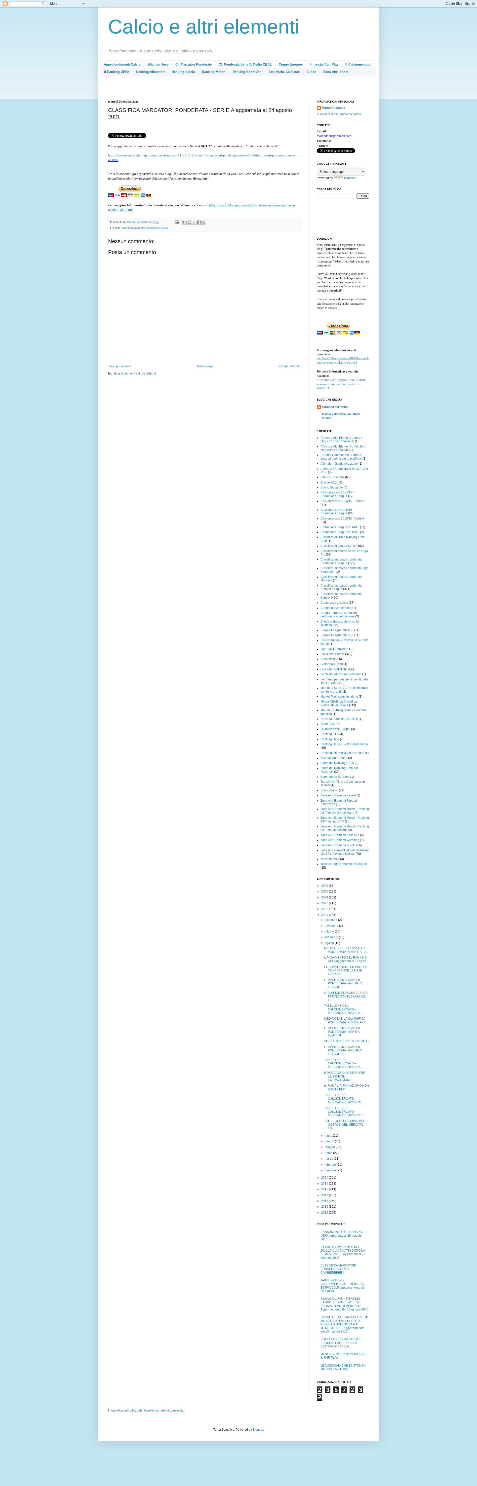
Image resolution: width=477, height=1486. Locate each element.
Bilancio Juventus (332, 477)
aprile (329, 1153)
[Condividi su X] (194, 222)
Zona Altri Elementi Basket (338, 795)
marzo (329, 1158)
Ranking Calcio (183, 72)
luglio (329, 1135)
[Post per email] (176, 222)
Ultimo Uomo (329, 790)
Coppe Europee (291, 64)
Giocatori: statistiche (334, 669)
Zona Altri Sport (335, 72)
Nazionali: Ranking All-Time (339, 719)
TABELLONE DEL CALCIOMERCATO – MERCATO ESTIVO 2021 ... (344, 1009)
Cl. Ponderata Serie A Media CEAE (245, 64)
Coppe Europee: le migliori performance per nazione (338, 614)
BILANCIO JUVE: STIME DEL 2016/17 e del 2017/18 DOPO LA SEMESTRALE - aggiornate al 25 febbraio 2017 (342, 1252)
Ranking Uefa (329, 739)
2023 (325, 903)
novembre (332, 926)
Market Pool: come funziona (339, 696)
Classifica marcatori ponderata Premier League (341, 587)
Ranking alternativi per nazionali (342, 753)
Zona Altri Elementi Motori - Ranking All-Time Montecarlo (344, 828)
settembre (332, 937)
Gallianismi (328, 659)
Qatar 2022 (328, 724)
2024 (325, 897)
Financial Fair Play (324, 64)
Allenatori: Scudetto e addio (339, 463)
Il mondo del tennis (335, 407)
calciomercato (329, 859)
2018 (325, 1189)
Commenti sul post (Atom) (138, 373)
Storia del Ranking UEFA (337, 763)
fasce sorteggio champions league (343, 864)
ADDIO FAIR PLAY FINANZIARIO (346, 1041)
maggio (330, 1147)
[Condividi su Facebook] (199, 222)
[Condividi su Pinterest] (203, 222)
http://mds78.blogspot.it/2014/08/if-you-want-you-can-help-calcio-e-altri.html (341, 384)
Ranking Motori (214, 72)
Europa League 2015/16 (337, 635)
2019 (325, 1183)
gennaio (331, 1170)
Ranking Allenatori (150, 72)
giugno (330, 1141)
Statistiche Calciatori (284, 72)
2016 (325, 1201)
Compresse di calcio (334, 602)
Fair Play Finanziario (334, 649)
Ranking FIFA (329, 734)
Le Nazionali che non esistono (340, 674)
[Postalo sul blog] (189, 222)
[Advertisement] (198, 89)
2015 (325, 1206)
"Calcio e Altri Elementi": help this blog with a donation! (342, 448)
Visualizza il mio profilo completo (339, 114)
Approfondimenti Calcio (122, 64)
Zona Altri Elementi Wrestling (339, 840)
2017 (325, 1195)
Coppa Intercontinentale (336, 608)
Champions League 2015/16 (339, 532)
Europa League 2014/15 (337, 630)
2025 (325, 891)
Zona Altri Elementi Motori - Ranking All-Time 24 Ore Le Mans (344, 810)
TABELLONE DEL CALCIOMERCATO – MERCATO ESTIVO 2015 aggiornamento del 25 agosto (342, 1286)
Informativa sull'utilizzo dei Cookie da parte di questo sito (146, 1410)
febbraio (331, 1164)
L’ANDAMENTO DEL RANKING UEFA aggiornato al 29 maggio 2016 (341, 1235)
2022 (325, 909)
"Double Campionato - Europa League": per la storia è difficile (341, 456)
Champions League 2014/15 (339, 527)
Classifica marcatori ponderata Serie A (145, 227)
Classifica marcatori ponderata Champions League (341, 561)
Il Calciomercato (357, 64)
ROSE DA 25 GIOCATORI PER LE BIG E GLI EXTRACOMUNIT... (344, 1076)
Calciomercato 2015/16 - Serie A (342, 518)
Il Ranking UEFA (116, 72)
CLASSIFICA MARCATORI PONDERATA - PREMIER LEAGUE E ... (343, 983)
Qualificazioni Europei (335, 729)
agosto (330, 943)
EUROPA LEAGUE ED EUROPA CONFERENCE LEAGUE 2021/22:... (345, 970)
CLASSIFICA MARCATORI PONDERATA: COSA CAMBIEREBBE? (338, 1269)
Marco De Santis (333, 108)
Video (311, 72)
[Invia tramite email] (184, 222)
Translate (350, 178)
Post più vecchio (289, 366)
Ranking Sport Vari (247, 72)
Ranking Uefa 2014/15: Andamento (344, 744)
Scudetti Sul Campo (333, 758)
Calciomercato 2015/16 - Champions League (337, 511)
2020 (325, 1177)
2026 (325, 886)
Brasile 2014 (329, 482)
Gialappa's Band (331, 664)
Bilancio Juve (158, 64)
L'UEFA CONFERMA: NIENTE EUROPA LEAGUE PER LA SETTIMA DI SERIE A (340, 1342)
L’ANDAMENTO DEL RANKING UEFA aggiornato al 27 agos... (346, 959)
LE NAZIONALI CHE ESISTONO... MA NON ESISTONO (343, 1367)
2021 (325, 915)
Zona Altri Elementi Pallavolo (339, 835)
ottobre (330, 931)
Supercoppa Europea (335, 777)
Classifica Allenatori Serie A (339, 546)
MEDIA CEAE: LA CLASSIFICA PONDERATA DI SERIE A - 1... (346, 1020)
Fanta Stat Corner (332, 654)
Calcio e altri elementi (203, 27)
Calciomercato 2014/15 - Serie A (342, 501)
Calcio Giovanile (331, 487)
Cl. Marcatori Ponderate (193, 64)
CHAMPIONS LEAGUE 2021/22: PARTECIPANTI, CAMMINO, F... (346, 996)
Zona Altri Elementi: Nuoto (338, 845)
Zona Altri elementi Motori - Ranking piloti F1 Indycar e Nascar (344, 852)
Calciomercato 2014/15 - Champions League (337, 494)
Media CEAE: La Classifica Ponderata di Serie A (338, 703)
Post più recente (120, 366)
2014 (325, 1212)
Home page (205, 366)
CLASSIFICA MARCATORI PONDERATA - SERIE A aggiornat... (342, 1031)
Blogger (258, 1429)
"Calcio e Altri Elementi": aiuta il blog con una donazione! (341, 439)
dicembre (331, 920)
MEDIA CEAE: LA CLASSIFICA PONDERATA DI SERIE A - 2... (346, 949)
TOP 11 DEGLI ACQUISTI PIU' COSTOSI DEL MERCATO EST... (344, 1124)
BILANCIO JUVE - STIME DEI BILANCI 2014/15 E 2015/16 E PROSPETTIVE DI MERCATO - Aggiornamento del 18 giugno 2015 (344, 1304)
